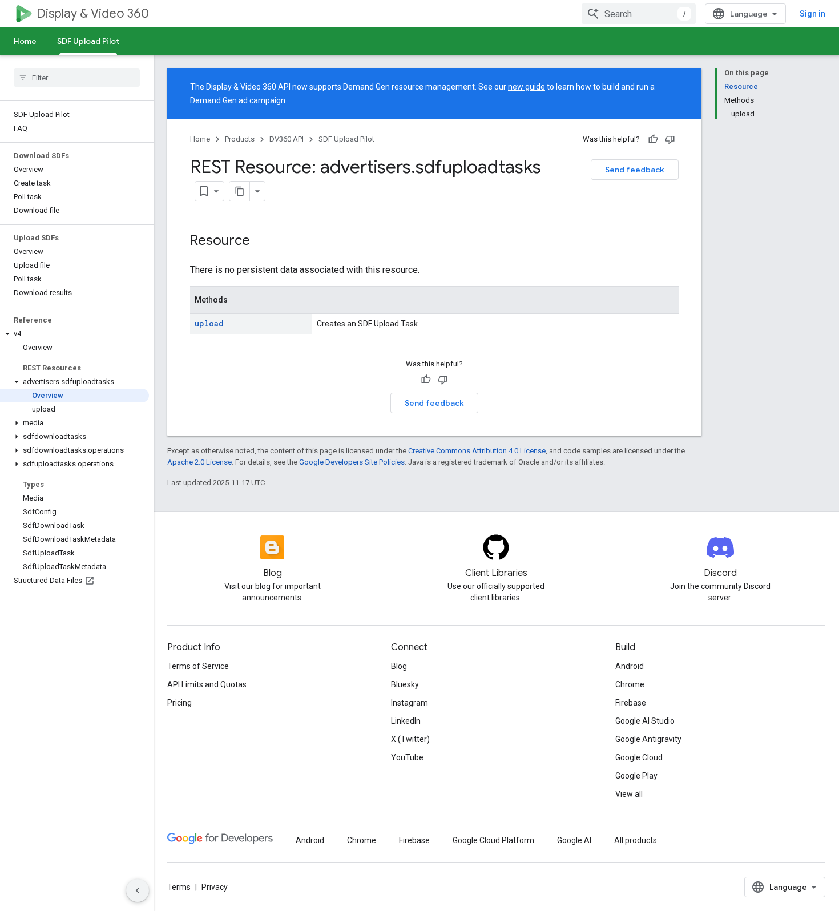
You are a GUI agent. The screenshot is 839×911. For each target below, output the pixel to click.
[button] (74, 334)
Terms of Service (198, 666)
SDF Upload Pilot (88, 41)
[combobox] (639, 13)
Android (629, 666)
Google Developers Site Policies (352, 462)
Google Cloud (639, 757)
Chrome (629, 684)
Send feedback (634, 169)
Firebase (630, 702)
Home (25, 41)
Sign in (812, 13)
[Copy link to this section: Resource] (261, 241)
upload (209, 323)
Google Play (636, 775)
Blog (399, 666)
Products (240, 139)
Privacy (214, 887)
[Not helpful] (670, 139)
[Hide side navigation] (137, 890)
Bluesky (405, 684)
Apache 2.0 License (199, 462)
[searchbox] (77, 77)
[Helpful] (652, 139)
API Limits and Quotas (207, 684)
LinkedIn (406, 720)
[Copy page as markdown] (239, 191)
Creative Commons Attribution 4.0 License (477, 450)
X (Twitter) (410, 739)
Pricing (179, 702)
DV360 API (286, 139)
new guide (526, 86)
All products (635, 840)
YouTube (407, 757)
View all (629, 794)
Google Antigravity (648, 739)
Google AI (574, 840)
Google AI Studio (645, 720)
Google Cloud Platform (493, 840)
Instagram (409, 702)
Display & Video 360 (93, 13)
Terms (179, 887)
